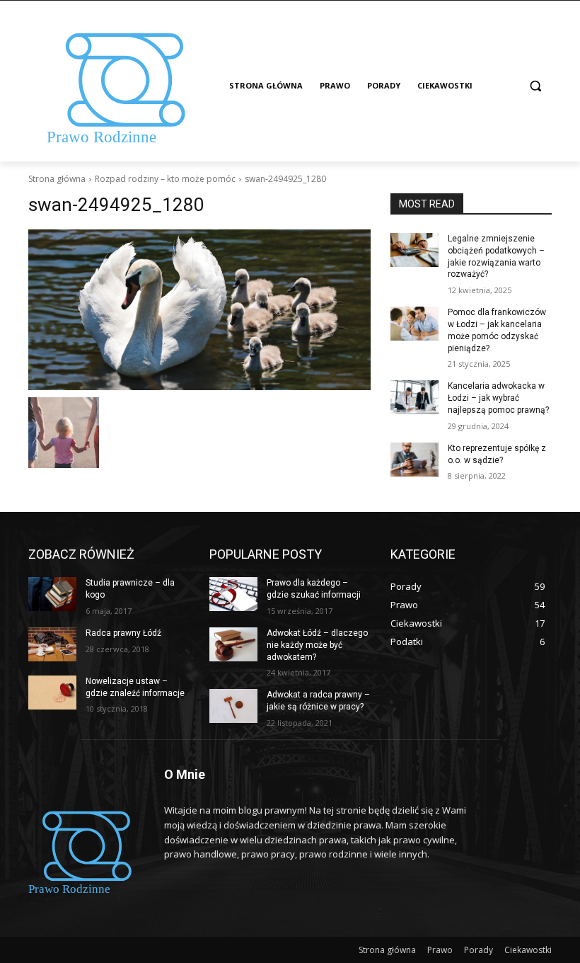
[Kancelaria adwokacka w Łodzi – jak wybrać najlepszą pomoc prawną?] (414, 397)
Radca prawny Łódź (123, 633)
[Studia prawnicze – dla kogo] (52, 594)
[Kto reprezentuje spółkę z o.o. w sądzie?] (414, 460)
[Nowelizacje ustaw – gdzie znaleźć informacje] (52, 693)
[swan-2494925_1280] (199, 309)
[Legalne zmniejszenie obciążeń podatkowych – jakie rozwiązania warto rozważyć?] (414, 250)
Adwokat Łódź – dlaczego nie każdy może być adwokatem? (317, 645)
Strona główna (57, 179)
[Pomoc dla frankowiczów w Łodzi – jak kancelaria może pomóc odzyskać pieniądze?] (414, 324)
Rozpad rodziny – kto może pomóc (165, 179)
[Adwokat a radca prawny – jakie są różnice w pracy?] (233, 706)
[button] (535, 86)
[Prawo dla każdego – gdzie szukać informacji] (233, 594)
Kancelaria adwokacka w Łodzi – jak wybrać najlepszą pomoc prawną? (498, 398)
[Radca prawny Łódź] (52, 644)
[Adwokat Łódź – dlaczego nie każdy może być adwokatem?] (233, 644)
